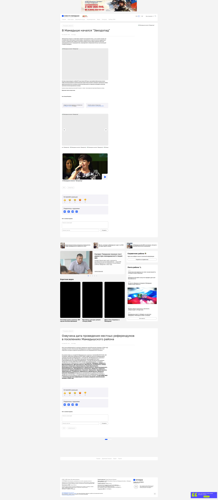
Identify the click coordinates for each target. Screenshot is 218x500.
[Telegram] (73, 211)
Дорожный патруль (80, 19)
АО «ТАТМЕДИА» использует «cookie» (69, 493)
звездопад (70, 187)
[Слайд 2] (90, 275)
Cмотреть (206, 496)
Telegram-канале (68, 105)
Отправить (104, 230)
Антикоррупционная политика (68, 492)
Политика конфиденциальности (68, 494)
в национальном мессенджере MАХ (96, 105)
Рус (136, 16)
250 (64, 187)
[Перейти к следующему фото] (106, 130)
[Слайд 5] (96, 275)
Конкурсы (104, 19)
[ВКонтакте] (65, 211)
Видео (98, 19)
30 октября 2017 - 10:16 (66, 343)
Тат (142, 16)
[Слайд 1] (88, 275)
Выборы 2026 (112, 19)
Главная (64, 19)
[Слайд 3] (92, 275)
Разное (120, 458)
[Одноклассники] (69, 211)
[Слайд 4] (94, 275)
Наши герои (71, 19)
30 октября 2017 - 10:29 (66, 34)
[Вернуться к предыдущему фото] (64, 130)
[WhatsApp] (77, 211)
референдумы (71, 428)
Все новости (142, 318)
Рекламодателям (91, 19)
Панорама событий (68, 25)
